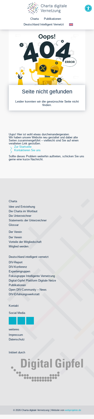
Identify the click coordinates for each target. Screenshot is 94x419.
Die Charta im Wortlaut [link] (23, 211)
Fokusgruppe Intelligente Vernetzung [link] (32, 276)
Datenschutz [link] (17, 339)
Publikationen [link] (52, 18)
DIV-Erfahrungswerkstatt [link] (24, 294)
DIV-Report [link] (16, 262)
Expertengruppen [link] (19, 271)
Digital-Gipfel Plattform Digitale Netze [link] (32, 280)
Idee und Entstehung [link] (22, 206)
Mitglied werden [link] (18, 246)
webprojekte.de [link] (73, 410)
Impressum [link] (16, 334)
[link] (88, 8)
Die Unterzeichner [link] (20, 215)
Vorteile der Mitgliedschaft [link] (25, 241)
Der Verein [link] (15, 237)
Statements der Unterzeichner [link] (28, 220)
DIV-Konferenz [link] (18, 266)
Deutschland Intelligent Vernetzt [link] (44, 24)
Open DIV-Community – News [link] (28, 289)
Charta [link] (34, 18)
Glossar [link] (14, 225)
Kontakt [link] (14, 305)
